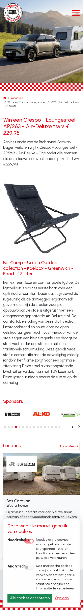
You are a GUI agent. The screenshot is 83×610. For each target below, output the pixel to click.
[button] (5, 427)
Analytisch (16, 566)
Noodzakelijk (18, 540)
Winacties (17, 98)
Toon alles (67, 446)
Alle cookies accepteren (30, 598)
